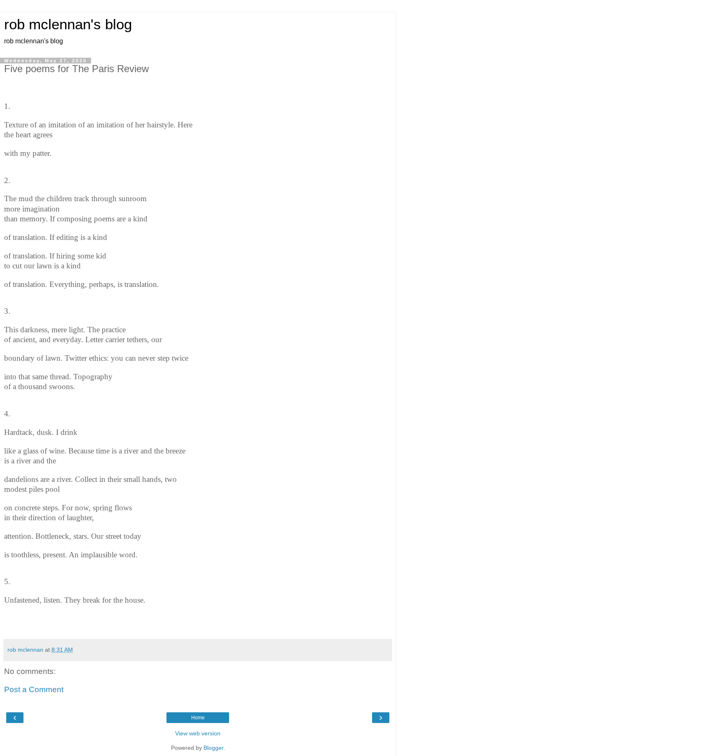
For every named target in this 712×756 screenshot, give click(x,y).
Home (198, 718)
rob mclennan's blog (68, 24)
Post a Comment (33, 689)
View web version (197, 733)
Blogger (213, 747)
